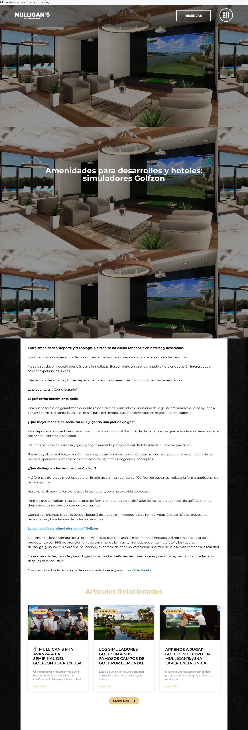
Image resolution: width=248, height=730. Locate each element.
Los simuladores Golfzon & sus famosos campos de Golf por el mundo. (122, 656)
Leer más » (39, 686)
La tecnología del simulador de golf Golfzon (63, 528)
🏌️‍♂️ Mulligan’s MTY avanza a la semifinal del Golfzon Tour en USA (57, 656)
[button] (124, 700)
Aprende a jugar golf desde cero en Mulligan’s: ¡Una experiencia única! (187, 656)
